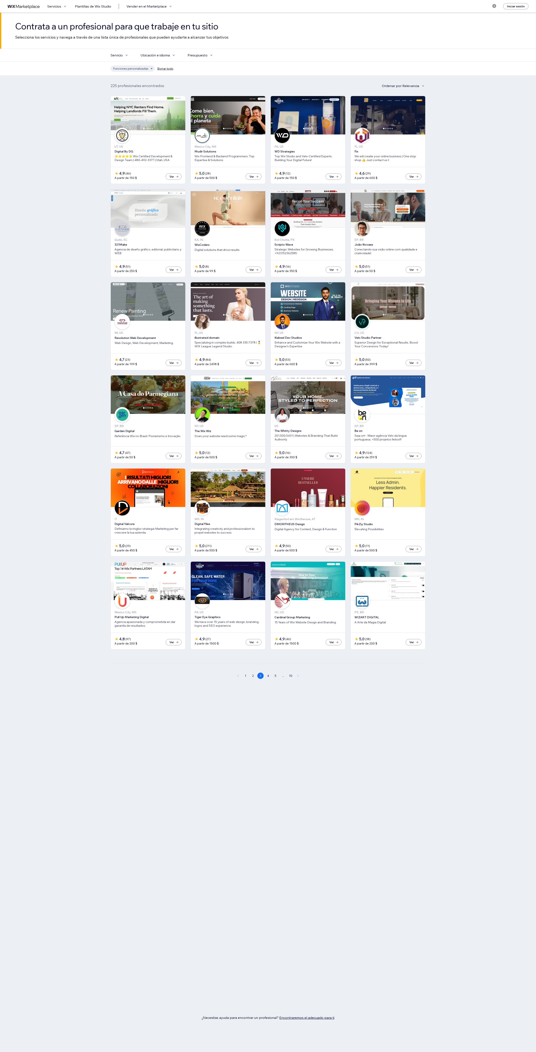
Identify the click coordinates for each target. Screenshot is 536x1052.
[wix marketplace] (24, 6)
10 (290, 676)
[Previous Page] (238, 676)
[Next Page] (298, 676)
